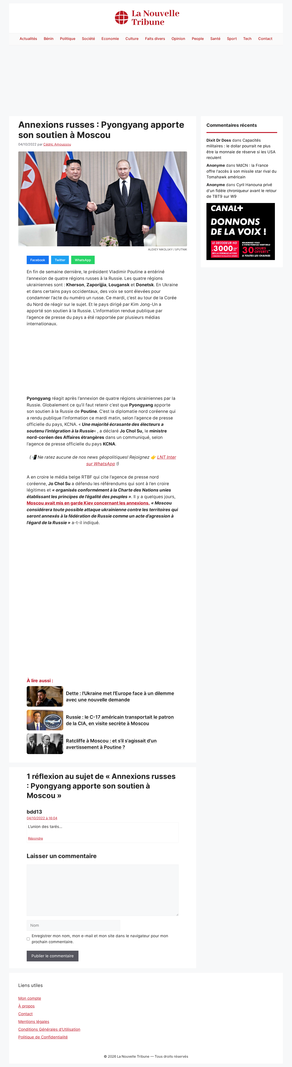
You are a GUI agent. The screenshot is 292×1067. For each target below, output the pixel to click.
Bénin (49, 38)
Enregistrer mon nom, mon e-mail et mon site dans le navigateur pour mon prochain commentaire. (100, 939)
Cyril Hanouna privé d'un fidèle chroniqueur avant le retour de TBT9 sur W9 (241, 190)
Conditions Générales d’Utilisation (49, 1029)
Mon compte (29, 998)
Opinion (178, 38)
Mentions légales (33, 1021)
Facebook (37, 260)
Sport (232, 38)
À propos (26, 1006)
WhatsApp (83, 260)
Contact (265, 38)
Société (88, 38)
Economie (110, 38)
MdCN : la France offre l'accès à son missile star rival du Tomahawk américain (241, 171)
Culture (131, 38)
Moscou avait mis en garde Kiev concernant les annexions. (88, 503)
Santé (215, 38)
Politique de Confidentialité (43, 1037)
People (198, 38)
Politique (67, 38)
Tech (247, 38)
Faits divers (155, 38)
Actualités (28, 38)
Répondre (35, 838)
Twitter (60, 260)
